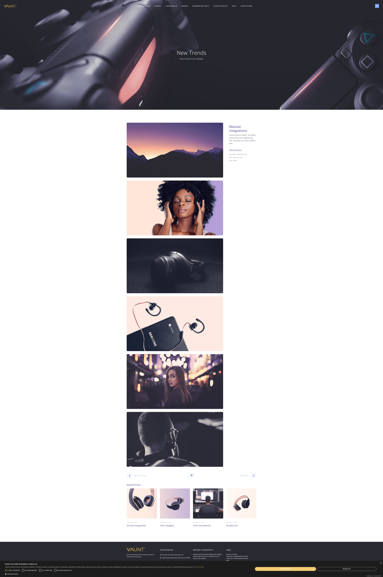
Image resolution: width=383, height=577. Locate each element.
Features (240, 154)
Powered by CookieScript (374, 576)
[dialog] (191, 569)
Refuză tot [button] (347, 569)
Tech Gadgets (167, 525)
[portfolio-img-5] (175, 381)
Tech (245, 154)
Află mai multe (199, 567)
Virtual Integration (136, 525)
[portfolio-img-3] (175, 265)
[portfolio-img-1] (175, 150)
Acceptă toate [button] (285, 569)
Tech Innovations (202, 525)
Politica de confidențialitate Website (237, 556)
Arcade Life (232, 525)
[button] (104, 574)
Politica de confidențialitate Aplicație (237, 558)
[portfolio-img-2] (175, 208)
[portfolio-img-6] (175, 439)
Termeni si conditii (231, 554)
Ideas (235, 160)
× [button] (381, 563)
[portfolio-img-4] (175, 323)
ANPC (228, 560)
